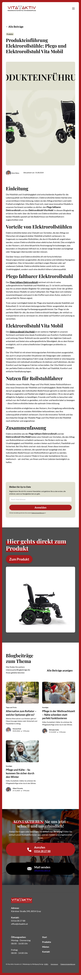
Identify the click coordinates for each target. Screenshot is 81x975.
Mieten (45, 947)
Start (44, 937)
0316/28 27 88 (18, 920)
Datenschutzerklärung (37, 513)
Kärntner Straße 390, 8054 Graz (26, 911)
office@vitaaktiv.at (19, 924)
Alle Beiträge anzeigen (60, 670)
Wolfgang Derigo (37, 964)
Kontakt (46, 951)
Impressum (54, 964)
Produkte (46, 942)
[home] (22, 8)
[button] (73, 8)
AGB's (46, 964)
